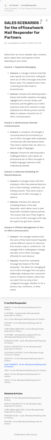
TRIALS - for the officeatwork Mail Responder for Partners (25, 370)
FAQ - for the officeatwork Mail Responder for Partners (24, 319)
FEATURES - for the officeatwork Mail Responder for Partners (23, 324)
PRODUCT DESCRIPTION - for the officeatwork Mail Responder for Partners (22, 348)
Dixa (35, 435)
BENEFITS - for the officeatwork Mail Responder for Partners (22, 308)
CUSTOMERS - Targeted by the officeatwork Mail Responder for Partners (21, 314)
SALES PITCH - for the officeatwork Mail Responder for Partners (24, 360)
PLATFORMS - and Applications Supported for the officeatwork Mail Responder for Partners (22, 336)
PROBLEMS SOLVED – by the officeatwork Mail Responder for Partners (25, 342)
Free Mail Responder (28, 5)
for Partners (13, 5)
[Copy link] (46, 20)
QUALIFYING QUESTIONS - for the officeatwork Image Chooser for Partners (23, 354)
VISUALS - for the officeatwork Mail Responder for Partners (22, 381)
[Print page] (41, 20)
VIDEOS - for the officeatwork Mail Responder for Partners (22, 375)
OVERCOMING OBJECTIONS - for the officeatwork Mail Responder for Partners (24, 330)
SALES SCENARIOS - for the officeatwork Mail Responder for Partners (25, 10)
